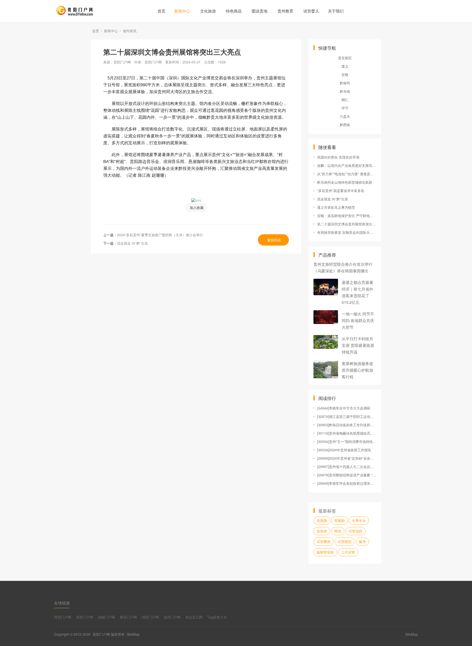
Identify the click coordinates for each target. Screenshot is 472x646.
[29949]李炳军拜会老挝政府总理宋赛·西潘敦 (346, 483)
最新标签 (327, 510)
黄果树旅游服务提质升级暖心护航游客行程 (357, 370)
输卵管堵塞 (325, 552)
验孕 (362, 541)
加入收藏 (197, 207)
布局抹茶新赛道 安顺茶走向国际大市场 (346, 232)
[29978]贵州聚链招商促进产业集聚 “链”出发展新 (346, 474)
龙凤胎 (322, 520)
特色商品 (234, 11)
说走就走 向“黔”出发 (132, 243)
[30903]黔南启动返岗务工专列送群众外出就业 (346, 424)
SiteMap (133, 634)
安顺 (344, 74)
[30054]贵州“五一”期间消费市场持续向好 (346, 441)
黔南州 (345, 82)
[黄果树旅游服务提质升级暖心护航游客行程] (325, 369)
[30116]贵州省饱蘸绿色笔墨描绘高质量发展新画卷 (346, 433)
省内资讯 (129, 30)
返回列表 (274, 239)
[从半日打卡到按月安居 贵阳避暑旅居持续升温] (325, 342)
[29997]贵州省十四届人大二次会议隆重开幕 (346, 466)
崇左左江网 (194, 617)
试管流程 (355, 531)
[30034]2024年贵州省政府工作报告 (344, 449)
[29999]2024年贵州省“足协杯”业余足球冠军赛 (346, 458)
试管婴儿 (311, 11)
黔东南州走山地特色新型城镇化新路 (344, 182)
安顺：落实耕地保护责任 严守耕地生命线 (346, 215)
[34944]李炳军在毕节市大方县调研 (343, 408)
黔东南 (345, 91)
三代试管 (348, 552)
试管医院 (345, 541)
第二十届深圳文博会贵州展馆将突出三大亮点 (346, 223)
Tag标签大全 (217, 617)
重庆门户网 (128, 617)
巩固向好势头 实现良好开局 (338, 157)
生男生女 (359, 520)
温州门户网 (172, 617)
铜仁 (344, 99)
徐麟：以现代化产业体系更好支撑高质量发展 (346, 165)
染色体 (322, 531)
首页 (161, 11)
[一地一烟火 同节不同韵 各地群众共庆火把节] (325, 317)
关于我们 (336, 11)
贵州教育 (285, 11)
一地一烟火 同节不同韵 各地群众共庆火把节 (358, 320)
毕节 (344, 107)
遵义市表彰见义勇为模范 (336, 207)
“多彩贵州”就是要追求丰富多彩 (340, 190)
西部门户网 (62, 617)
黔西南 (345, 124)
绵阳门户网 (150, 617)
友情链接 (62, 603)
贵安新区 (345, 57)
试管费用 (323, 541)
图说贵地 (259, 11)
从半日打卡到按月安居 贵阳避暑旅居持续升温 (358, 345)
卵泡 (337, 531)
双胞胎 (339, 520)
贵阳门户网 (84, 617)
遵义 (344, 66)
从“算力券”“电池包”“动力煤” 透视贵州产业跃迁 (346, 173)
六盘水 (345, 116)
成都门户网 (106, 617)
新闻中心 (182, 11)
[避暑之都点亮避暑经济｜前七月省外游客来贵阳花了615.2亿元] (325, 287)
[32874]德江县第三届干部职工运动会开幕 (346, 416)
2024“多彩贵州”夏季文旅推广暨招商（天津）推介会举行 (160, 234)
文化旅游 (208, 11)
